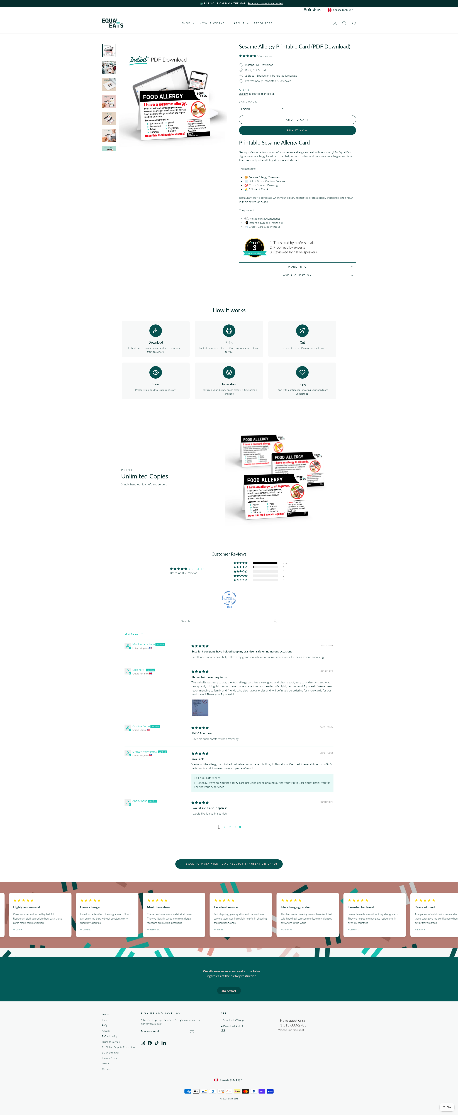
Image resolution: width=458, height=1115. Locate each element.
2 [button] (224, 827)
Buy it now (297, 130)
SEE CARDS (229, 990)
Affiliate (106, 1031)
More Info (297, 266)
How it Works (212, 23)
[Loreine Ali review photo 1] (200, 708)
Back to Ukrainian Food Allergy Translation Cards (231, 863)
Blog (104, 1020)
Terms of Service (111, 1041)
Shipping (243, 93)
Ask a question (297, 275)
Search (105, 1014)
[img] (200, 646)
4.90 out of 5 (196, 569)
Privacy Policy (109, 1058)
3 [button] (230, 827)
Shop (186, 23)
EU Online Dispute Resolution (118, 1047)
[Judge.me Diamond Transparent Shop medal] (229, 598)
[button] (248, 56)
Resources (264, 23)
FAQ (104, 1025)
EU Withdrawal (110, 1052)
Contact (106, 1069)
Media (105, 1063)
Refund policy (109, 1036)
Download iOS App (233, 1020)
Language (248, 101)
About (240, 23)
